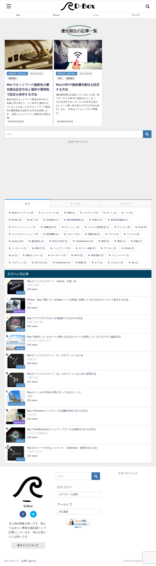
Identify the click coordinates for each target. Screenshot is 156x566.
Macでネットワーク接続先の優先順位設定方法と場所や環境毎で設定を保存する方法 (28, 89)
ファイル (133, 234)
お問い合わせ (28, 561)
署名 (122, 241)
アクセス (110, 248)
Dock (142, 227)
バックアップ (61, 248)
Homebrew (62, 262)
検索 (82, 262)
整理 (105, 241)
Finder (17, 220)
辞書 (138, 241)
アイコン (123, 227)
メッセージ (19, 248)
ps (15, 255)
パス (129, 213)
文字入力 (41, 262)
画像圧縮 (94, 234)
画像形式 (50, 227)
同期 (71, 213)
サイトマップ (11, 561)
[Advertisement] (78, 170)
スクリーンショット (24, 227)
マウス (113, 234)
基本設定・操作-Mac (17, 73)
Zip (134, 262)
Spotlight (52, 220)
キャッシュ (71, 227)
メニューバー (120, 255)
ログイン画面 (87, 248)
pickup (17, 241)
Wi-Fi (60, 78)
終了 (34, 220)
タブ (99, 262)
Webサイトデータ (22, 213)
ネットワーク (36, 73)
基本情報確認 (75, 220)
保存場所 (97, 255)
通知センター (34, 255)
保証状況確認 (119, 220)
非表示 (97, 220)
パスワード (90, 213)
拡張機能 (52, 234)
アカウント (19, 262)
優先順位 (12, 78)
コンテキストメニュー (25, 234)
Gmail (129, 248)
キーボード (58, 255)
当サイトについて (28, 545)
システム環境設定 (98, 227)
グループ (73, 234)
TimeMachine (84, 241)
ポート (111, 213)
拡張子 (40, 248)
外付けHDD (60, 241)
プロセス (117, 262)
